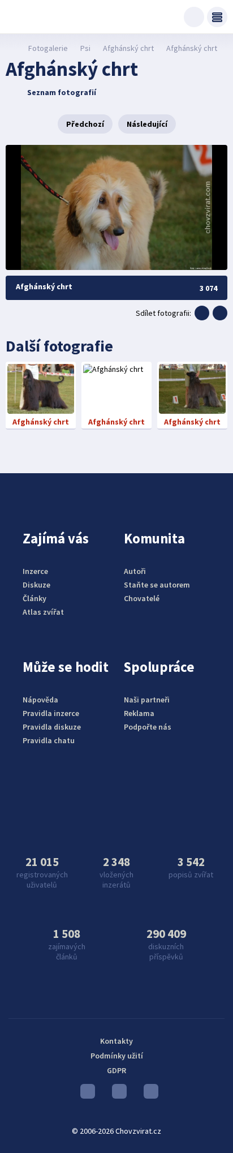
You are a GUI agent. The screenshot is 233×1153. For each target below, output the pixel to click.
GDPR (116, 1070)
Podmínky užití (116, 1056)
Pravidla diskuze (52, 727)
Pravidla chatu (49, 740)
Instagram (116, 1094)
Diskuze (36, 585)
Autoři (135, 571)
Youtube (85, 1094)
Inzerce (35, 571)
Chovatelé (141, 598)
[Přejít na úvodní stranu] (11, 48)
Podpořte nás (147, 727)
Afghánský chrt (128, 48)
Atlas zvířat (43, 612)
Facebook (148, 1094)
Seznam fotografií (61, 92)
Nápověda (40, 700)
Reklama (139, 713)
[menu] (217, 17)
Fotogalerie (48, 48)
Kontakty (116, 1041)
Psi (85, 48)
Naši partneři (147, 700)
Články (34, 598)
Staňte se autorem (157, 585)
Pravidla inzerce (51, 713)
